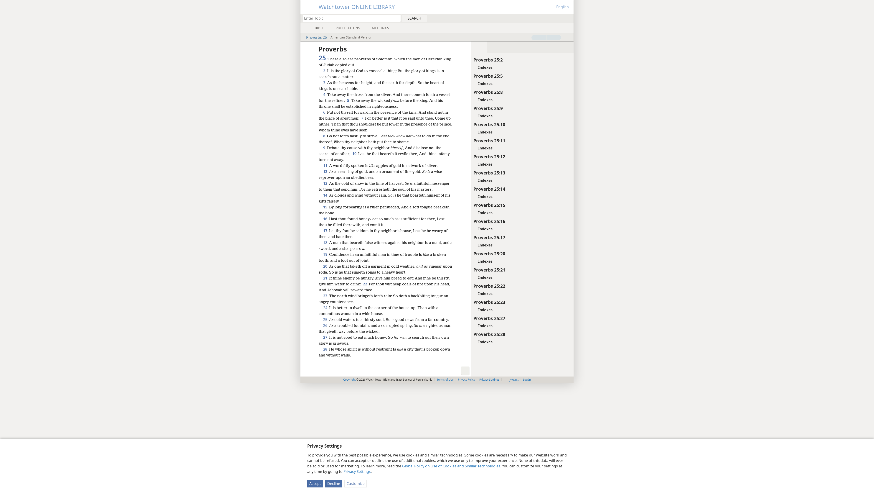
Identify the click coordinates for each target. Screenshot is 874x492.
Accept (315, 483)
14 (325, 195)
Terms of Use (445, 379)
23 (325, 295)
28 (325, 349)
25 (325, 319)
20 (325, 266)
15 (325, 207)
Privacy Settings (357, 471)
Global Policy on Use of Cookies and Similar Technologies (451, 466)
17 (325, 230)
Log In (527, 379)
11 (325, 165)
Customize (355, 483)
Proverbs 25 (316, 37)
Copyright (349, 380)
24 (325, 307)
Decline (333, 483)
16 (325, 218)
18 (325, 242)
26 (325, 325)
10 (354, 153)
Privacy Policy (466, 379)
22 (365, 284)
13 (325, 183)
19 (325, 254)
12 (325, 171)
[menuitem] (568, 18)
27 (325, 337)
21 (325, 278)
